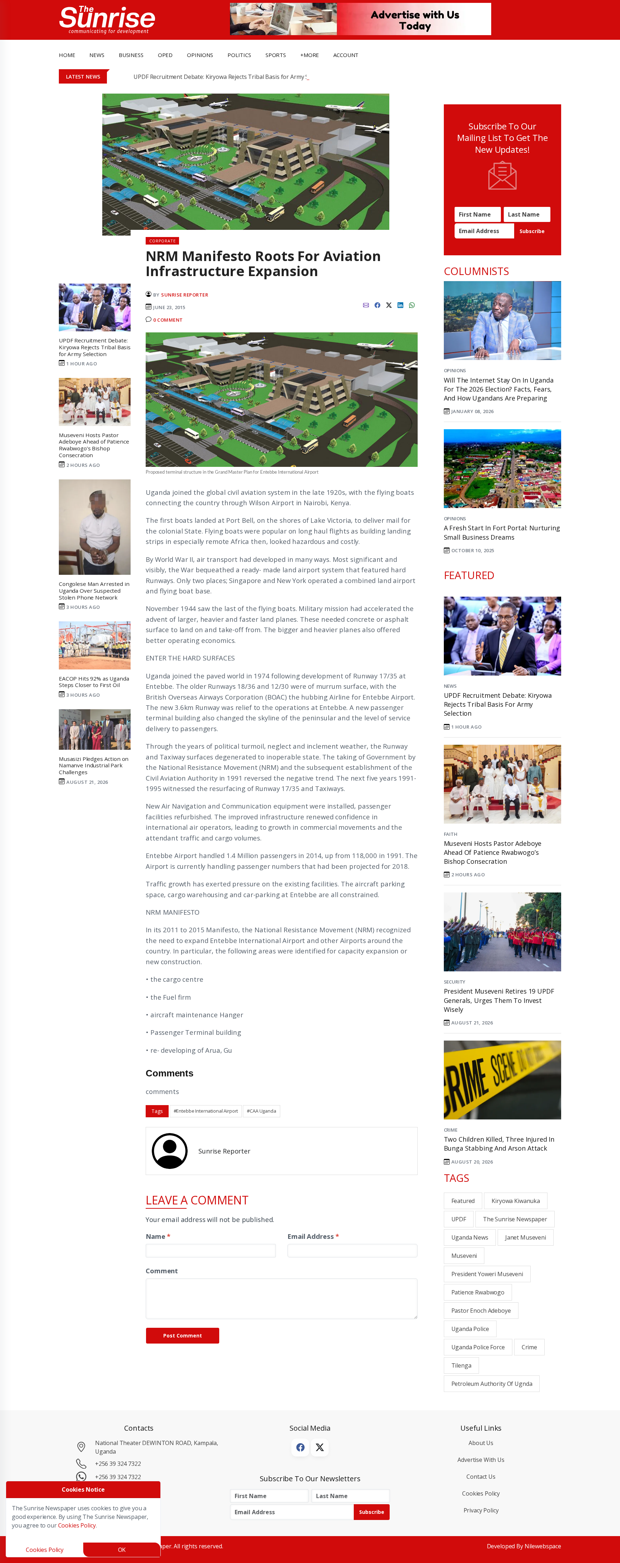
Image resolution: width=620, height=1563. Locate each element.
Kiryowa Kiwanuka (516, 1201)
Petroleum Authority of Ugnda (491, 1384)
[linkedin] (400, 304)
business (131, 54)
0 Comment (168, 320)
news (96, 54)
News (450, 686)
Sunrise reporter (184, 295)
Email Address (313, 1236)
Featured (463, 1201)
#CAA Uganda (261, 1111)
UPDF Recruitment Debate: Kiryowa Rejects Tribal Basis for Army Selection (231, 77)
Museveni (464, 1256)
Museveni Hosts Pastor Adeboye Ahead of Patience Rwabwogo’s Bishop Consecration (493, 852)
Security (455, 982)
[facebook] (377, 304)
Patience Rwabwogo (478, 1292)
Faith (450, 834)
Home (67, 54)
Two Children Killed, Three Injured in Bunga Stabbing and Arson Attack (499, 1143)
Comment (162, 1270)
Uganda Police (470, 1329)
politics (239, 54)
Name (158, 1236)
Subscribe (532, 231)
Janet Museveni (525, 1237)
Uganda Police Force (478, 1347)
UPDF (458, 1219)
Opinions (455, 370)
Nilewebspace (543, 1546)
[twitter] (389, 304)
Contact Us (480, 1477)
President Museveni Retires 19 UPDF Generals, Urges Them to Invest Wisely (499, 1000)
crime (529, 1347)
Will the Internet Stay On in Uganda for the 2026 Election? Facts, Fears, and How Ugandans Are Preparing (499, 389)
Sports (276, 54)
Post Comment (182, 1335)
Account (345, 54)
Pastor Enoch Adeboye (481, 1311)
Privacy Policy (481, 1510)
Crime (450, 1130)
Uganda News (469, 1237)
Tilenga (461, 1365)
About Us (481, 1443)
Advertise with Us (480, 1460)
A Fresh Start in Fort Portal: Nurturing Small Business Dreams (502, 532)
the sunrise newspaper (515, 1219)
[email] (366, 304)
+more (309, 54)
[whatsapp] (412, 304)
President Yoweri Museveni (487, 1274)
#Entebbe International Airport (206, 1111)
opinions (200, 54)
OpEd (165, 54)
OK (122, 1550)
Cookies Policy (481, 1493)
